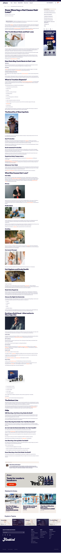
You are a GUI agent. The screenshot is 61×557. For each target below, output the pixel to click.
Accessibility (15, 549)
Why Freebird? (50, 2)
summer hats (12, 431)
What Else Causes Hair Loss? (48, 18)
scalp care (14, 353)
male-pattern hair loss (18, 337)
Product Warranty (42, 534)
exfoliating (12, 357)
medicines (15, 226)
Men (11, 2)
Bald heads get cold (8, 160)
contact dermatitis (25, 73)
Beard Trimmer (33, 541)
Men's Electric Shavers (34, 542)
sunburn (27, 140)
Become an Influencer (52, 531)
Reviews (50, 535)
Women (15, 2)
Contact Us (41, 535)
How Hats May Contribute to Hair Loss (49, 12)
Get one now (7, 397)
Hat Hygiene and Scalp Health (48, 19)
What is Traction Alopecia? (48, 14)
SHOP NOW (35, 0)
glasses (7, 170)
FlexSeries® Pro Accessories (35, 538)
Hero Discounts (51, 534)
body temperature (29, 158)
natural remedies (30, 202)
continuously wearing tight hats (26, 81)
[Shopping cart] (57, 2)
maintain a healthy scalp (29, 29)
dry (6, 351)
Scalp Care (32, 535)
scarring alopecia (18, 70)
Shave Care (26, 2)
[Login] (55, 2)
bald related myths (14, 58)
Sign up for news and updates (9, 529)
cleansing (8, 357)
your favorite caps (17, 28)
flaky (9, 351)
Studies (28, 245)
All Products (32, 531)
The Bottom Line (46, 24)
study (7, 69)
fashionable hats (34, 406)
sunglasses (12, 170)
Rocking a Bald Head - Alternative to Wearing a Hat (49, 22)
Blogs (5, 6)
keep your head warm (14, 161)
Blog (50, 538)
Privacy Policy (4, 549)
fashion (11, 24)
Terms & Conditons (10, 549)
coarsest (12, 363)
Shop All (31, 2)
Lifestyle (8, 6)
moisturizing (18, 357)
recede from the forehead (16, 178)
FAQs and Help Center (43, 531)
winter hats (24, 438)
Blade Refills (20, 2)
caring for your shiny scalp (22, 346)
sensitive (27, 363)
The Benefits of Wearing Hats (48, 16)
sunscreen (26, 347)
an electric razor (13, 361)
